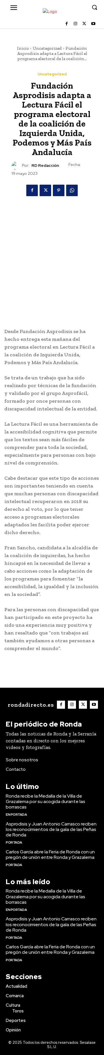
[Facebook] (66, 24)
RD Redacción (45, 165)
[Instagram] (75, 24)
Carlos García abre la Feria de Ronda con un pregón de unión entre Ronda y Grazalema (50, 854)
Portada (14, 842)
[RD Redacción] (17, 165)
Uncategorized (47, 48)
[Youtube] (93, 24)
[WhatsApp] (72, 190)
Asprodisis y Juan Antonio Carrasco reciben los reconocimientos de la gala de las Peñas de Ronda (51, 829)
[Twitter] (84, 24)
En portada (16, 814)
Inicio (23, 48)
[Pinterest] (58, 190)
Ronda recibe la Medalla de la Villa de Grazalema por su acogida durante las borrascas (45, 801)
